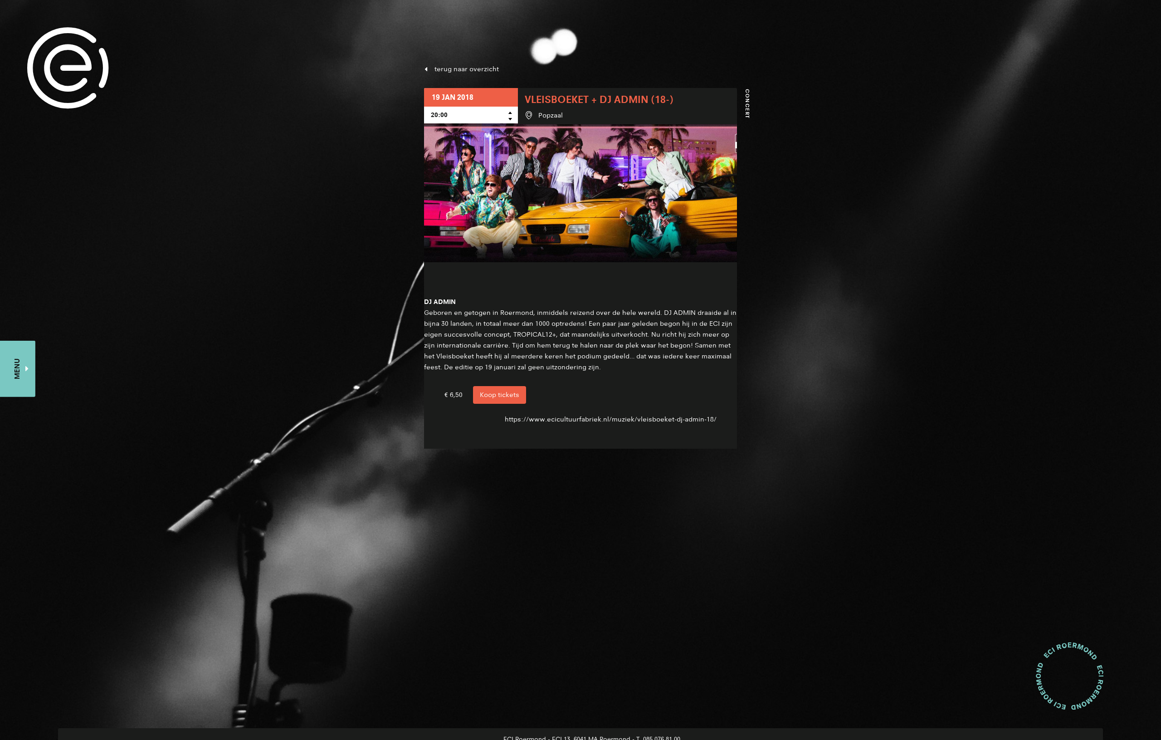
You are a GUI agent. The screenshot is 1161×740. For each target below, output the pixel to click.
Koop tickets (499, 395)
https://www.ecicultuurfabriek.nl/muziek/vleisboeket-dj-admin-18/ (611, 419)
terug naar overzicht (466, 69)
